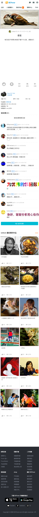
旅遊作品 (3, 484)
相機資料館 (17, 456)
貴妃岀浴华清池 (5, 286)
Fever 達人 (4, 458)
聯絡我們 (29, 479)
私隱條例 (29, 490)
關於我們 (29, 476)
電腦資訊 (29, 464)
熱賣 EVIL (17, 490)
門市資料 (16, 476)
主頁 (2, 7)
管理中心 (29, 7)
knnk (8, 211)
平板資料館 (17, 464)
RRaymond (10, 124)
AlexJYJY (10, 135)
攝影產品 (29, 458)
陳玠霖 (9, 171)
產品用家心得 (18, 466)
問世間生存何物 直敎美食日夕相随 (28, 287)
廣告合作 (29, 481)
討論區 (3, 466)
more (36, 233)
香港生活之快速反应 (7, 409)
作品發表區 (4, 464)
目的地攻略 (4, 481)
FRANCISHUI (11, 180)
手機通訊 (29, 461)
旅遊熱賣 (3, 479)
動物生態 (8, 102)
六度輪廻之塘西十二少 (7, 318)
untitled (23, 378)
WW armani (10, 145)
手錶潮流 (29, 469)
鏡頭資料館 (17, 458)
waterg (9, 162)
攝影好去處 (4, 476)
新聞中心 (3, 456)
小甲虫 (23, 348)
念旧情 (3, 348)
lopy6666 (9, 202)
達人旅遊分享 (5, 487)
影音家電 (29, 466)
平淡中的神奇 (24, 257)
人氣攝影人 (10, 7)
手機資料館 (17, 461)
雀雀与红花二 (24, 409)
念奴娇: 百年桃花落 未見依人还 (9, 378)
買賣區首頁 (30, 456)
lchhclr (14, 31)
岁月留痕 (4, 257)
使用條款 (29, 487)
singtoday (10, 154)
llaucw (9, 194)
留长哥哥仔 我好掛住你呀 (28, 318)
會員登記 (29, 484)
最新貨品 (16, 479)
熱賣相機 (16, 481)
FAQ (36, 7)
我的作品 (20, 7)
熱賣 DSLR (17, 487)
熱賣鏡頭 (16, 484)
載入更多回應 (19, 223)
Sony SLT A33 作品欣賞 (11, 94)
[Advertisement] (19, 62)
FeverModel (4, 461)
